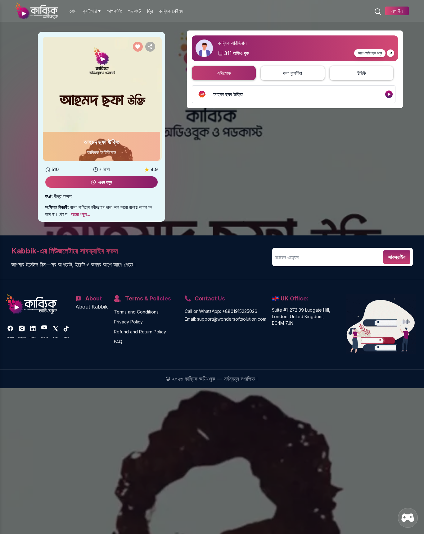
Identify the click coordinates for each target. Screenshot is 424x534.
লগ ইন (397, 11)
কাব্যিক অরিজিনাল (101, 152)
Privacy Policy (128, 321)
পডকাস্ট (134, 11)
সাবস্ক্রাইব (396, 257)
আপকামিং (114, 11)
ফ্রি (150, 11)
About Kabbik (91, 307)
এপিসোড (224, 73)
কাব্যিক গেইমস (171, 11)
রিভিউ (361, 73)
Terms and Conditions (136, 311)
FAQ (118, 341)
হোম (73, 11)
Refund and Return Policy (140, 331)
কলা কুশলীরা (292, 73)
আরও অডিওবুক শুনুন (370, 53)
